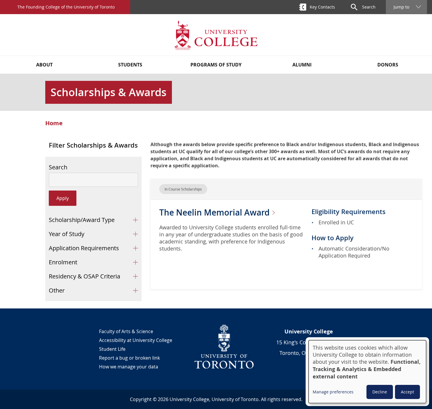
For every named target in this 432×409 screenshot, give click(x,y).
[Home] (216, 35)
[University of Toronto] (224, 346)
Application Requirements (84, 248)
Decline (379, 392)
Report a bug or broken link (129, 358)
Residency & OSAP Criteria (84, 276)
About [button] (44, 64)
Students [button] (130, 64)
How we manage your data (128, 366)
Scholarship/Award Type (82, 220)
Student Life (112, 349)
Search (58, 167)
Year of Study (66, 234)
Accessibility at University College (135, 340)
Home (54, 123)
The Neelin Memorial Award (215, 212)
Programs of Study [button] (216, 64)
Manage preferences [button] (333, 392)
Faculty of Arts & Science (126, 331)
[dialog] (367, 371)
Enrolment (63, 262)
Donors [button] (387, 64)
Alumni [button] (302, 64)
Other (57, 290)
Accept (407, 392)
